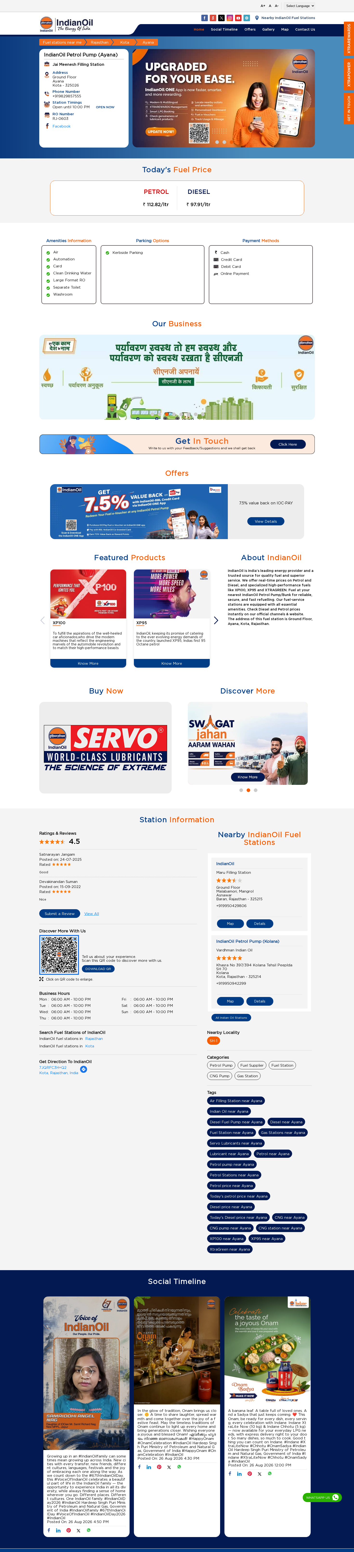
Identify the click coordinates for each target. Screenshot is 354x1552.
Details (259, 923)
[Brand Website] (246, 17)
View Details (266, 521)
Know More (88, 663)
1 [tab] (216, 141)
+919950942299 (231, 983)
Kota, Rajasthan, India (58, 1073)
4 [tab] (173, 414)
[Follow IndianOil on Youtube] (238, 17)
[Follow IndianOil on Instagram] (229, 17)
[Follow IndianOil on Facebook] (204, 17)
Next (217, 620)
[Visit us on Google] (212, 17)
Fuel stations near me (62, 42)
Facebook (61, 126)
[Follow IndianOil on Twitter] (221, 17)
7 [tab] (195, 414)
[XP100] (88, 593)
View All (91, 913)
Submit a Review (60, 913)
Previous (43, 620)
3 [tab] (231, 141)
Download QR (98, 968)
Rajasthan (99, 42)
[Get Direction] (83, 1072)
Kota (124, 42)
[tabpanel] (223, 98)
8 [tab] (202, 414)
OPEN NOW (105, 107)
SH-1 (213, 1041)
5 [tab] (180, 414)
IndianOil (225, 863)
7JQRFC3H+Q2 (52, 1067)
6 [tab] (188, 414)
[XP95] (172, 593)
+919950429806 (231, 906)
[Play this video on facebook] (86, 1374)
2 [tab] (224, 141)
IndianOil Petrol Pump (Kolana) (247, 941)
